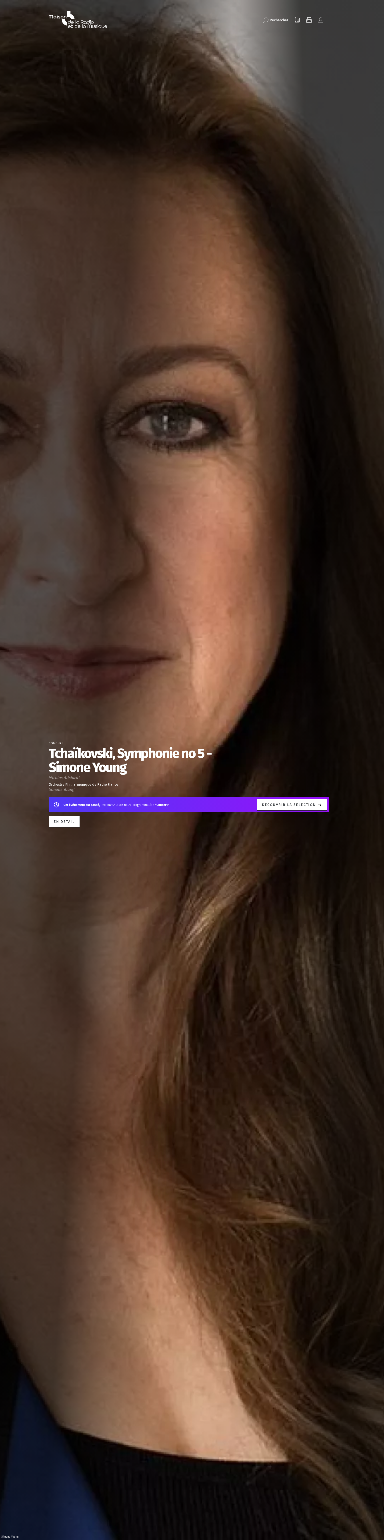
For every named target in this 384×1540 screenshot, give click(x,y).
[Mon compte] (321, 20)
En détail (64, 821)
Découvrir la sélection (289, 805)
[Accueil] (78, 20)
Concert (56, 743)
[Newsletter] (309, 20)
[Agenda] (297, 20)
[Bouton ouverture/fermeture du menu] (332, 20)
